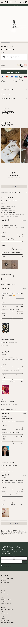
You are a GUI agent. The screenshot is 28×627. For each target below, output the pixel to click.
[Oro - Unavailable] (18, 65)
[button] (8, 46)
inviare (24, 562)
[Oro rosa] (25, 65)
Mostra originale (20, 227)
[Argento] (22, 65)
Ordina (11, 192)
